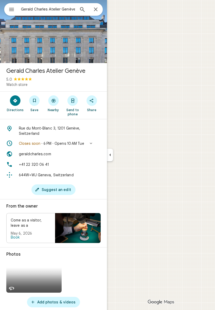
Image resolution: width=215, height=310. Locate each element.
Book (15, 237)
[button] (53, 143)
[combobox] (48, 9)
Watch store (17, 84)
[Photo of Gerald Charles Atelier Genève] (53, 31)
